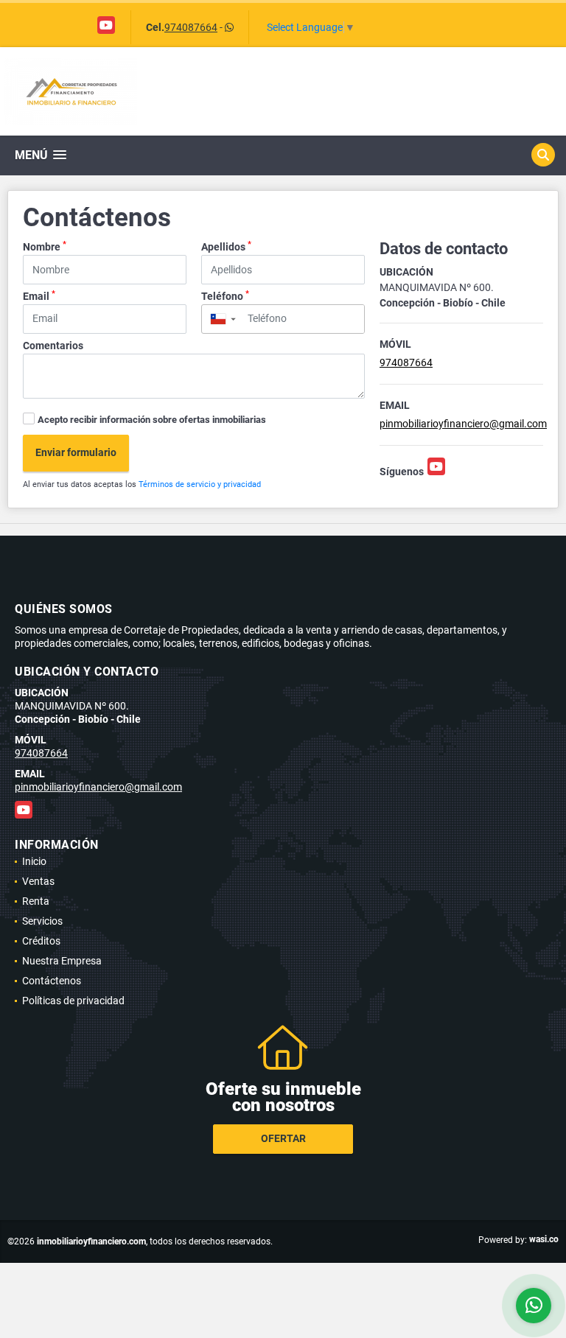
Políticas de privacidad (73, 1000)
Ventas (38, 881)
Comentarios (53, 345)
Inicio (34, 861)
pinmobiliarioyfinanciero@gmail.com (463, 424)
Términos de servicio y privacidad (200, 484)
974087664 (190, 27)
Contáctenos (51, 981)
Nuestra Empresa (62, 961)
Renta (35, 901)
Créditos (41, 941)
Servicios (42, 921)
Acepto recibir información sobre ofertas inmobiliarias (152, 419)
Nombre (44, 246)
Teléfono (225, 295)
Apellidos (226, 246)
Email (39, 295)
